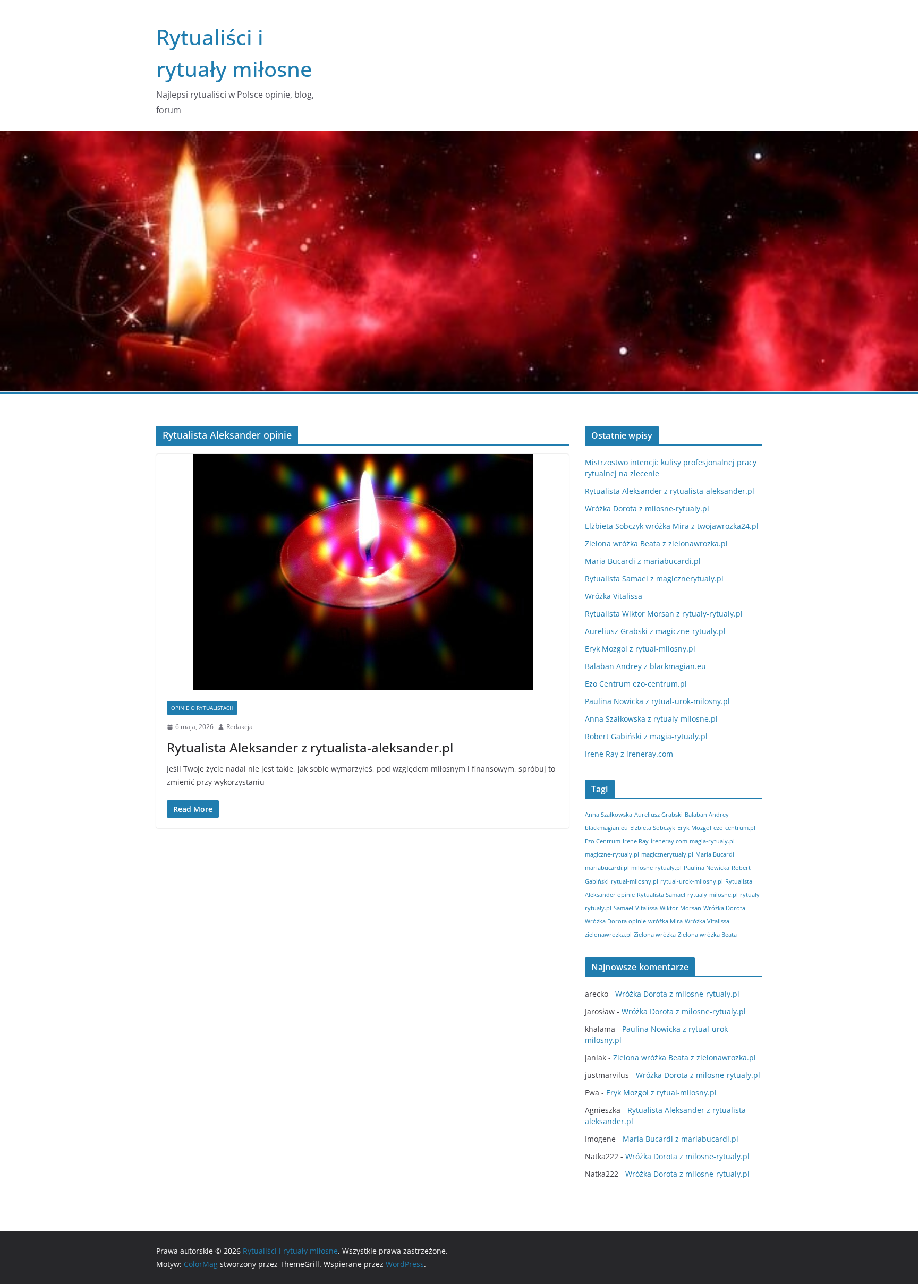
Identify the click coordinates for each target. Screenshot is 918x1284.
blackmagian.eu (606, 828)
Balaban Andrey (707, 814)
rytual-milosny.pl (634, 881)
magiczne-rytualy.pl (612, 854)
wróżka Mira (665, 921)
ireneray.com (669, 841)
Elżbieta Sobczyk (652, 828)
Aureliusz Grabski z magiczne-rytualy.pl (655, 631)
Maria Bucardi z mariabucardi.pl (643, 561)
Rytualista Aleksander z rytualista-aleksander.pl (310, 747)
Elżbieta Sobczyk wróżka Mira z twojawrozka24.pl (672, 526)
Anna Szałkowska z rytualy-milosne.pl (651, 719)
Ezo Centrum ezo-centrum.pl (636, 684)
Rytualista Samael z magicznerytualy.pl (654, 578)
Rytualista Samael (661, 894)
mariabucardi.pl (607, 867)
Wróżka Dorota (724, 908)
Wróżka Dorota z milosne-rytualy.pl (647, 508)
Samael (623, 908)
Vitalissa (646, 908)
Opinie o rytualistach (202, 708)
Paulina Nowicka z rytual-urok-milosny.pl (657, 701)
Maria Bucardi (714, 854)
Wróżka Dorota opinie (615, 921)
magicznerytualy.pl (667, 854)
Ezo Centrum (602, 841)
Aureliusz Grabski (658, 814)
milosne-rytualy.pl (656, 867)
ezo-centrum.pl (734, 828)
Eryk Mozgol (694, 828)
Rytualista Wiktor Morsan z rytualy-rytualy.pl (664, 614)
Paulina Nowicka (706, 867)
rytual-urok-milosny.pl (691, 881)
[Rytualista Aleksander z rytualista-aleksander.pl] (362, 572)
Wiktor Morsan (680, 908)
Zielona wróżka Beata (707, 934)
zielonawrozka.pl (608, 934)
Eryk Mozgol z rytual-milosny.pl (640, 649)
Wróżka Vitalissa (613, 596)
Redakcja (239, 726)
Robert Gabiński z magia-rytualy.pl (646, 736)
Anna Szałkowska (608, 814)
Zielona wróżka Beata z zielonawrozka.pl (656, 543)
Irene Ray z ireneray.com (629, 754)
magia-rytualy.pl (712, 841)
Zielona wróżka (655, 934)
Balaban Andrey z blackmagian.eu (645, 666)
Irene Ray (636, 841)
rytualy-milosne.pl (712, 894)
